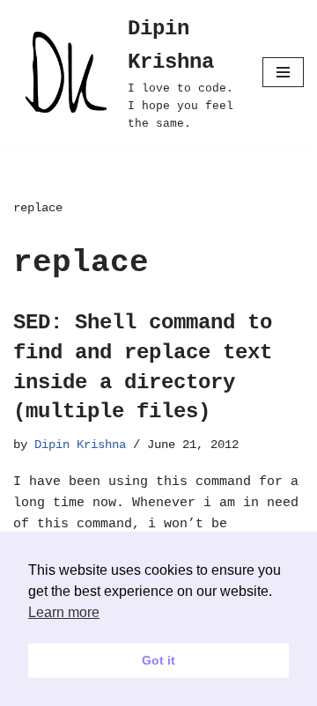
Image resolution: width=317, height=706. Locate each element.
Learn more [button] (64, 612)
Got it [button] (158, 660)
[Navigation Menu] (283, 72)
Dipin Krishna (80, 445)
